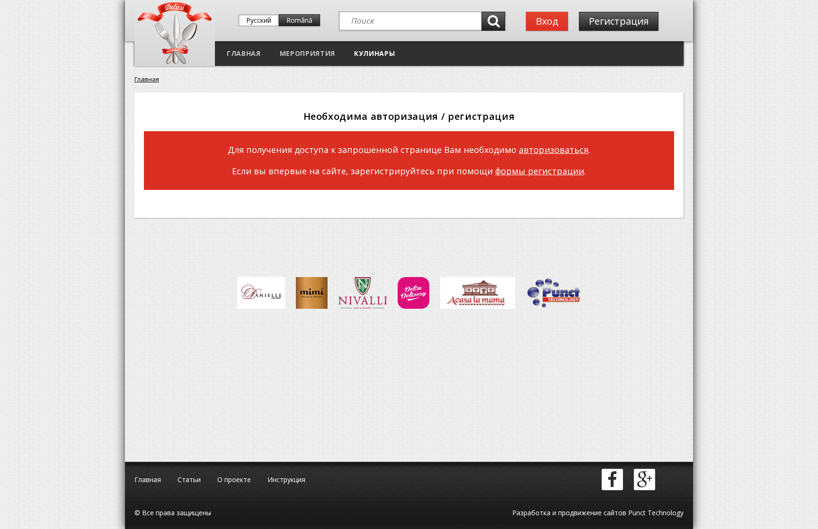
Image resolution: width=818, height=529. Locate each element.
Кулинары (374, 53)
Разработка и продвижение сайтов (569, 512)
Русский (258, 20)
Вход (547, 21)
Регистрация (619, 21)
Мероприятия (307, 53)
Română (299, 20)
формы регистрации (539, 171)
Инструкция (286, 479)
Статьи (189, 479)
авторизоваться (553, 149)
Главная (244, 53)
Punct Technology (655, 512)
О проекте (234, 479)
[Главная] (175, 62)
